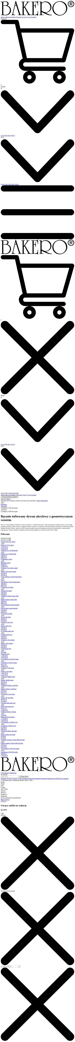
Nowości (19, 17)
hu (7, 135)
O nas (29, 17)
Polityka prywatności (62, 778)
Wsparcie (30, 778)
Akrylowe (4, 506)
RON (17, 184)
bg (12, 135)
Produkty (13, 17)
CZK (2, 184)
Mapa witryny (5, 799)
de (8, 135)
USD (9, 184)
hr (14, 135)
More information (42, 501)
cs (1, 135)
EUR (6, 184)
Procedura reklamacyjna (47, 778)
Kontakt (33, 17)
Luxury (24, 17)
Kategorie (4, 504)
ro (10, 135)
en (3, 135)
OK (2, 502)
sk (5, 135)
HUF (13, 184)
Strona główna (5, 17)
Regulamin (36, 778)
